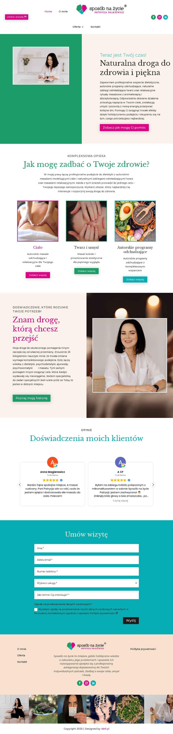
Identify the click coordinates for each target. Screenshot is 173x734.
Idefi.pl (105, 728)
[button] (153, 484)
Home (48, 11)
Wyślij (131, 620)
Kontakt (95, 26)
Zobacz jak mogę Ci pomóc (124, 127)
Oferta (76, 26)
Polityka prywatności (143, 649)
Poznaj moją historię (31, 398)
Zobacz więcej (38, 275)
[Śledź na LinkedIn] (165, 17)
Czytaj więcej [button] (120, 500)
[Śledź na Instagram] (159, 17)
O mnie (63, 11)
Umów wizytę (15, 16)
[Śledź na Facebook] (153, 17)
